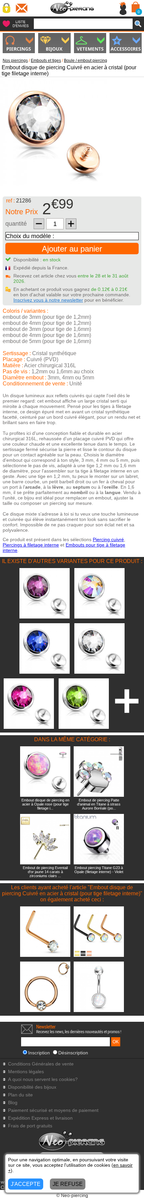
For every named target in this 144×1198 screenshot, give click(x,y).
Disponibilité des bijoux (32, 1087)
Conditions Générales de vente (41, 1063)
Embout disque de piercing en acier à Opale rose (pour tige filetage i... (45, 804)
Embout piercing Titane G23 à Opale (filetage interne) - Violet (98, 870)
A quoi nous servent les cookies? (43, 1079)
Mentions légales (26, 1071)
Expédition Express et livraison (40, 1118)
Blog (12, 1102)
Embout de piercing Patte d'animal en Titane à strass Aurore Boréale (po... (99, 804)
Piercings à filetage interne (31, 545)
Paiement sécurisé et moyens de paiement (53, 1110)
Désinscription (73, 1052)
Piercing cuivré (108, 539)
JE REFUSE (68, 1184)
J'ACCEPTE (26, 1184)
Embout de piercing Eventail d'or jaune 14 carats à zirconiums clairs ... (45, 872)
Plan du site (20, 1094)
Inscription (39, 1052)
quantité (16, 223)
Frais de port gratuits (30, 1125)
